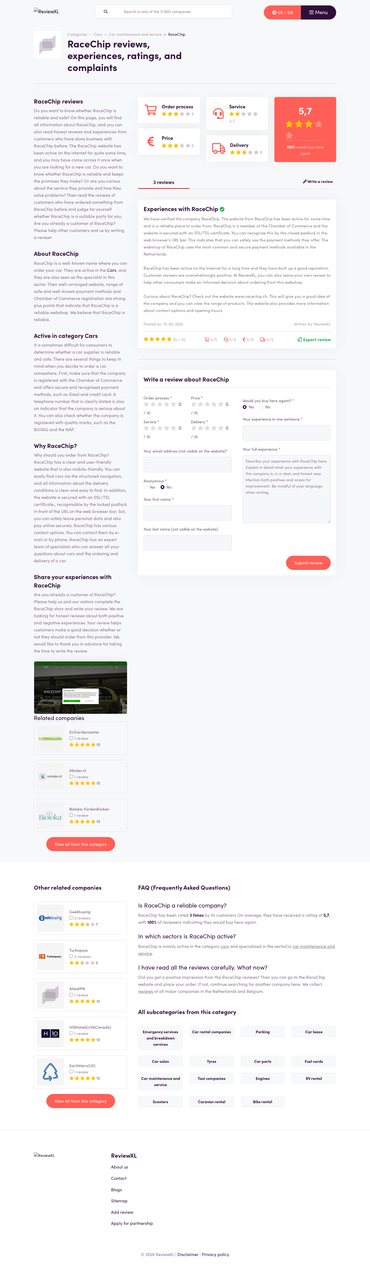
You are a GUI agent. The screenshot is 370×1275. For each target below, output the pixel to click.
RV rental (314, 1078)
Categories (77, 34)
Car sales (160, 1061)
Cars (98, 34)
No (169, 487)
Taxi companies (212, 1078)
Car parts (262, 1061)
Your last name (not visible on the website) (181, 529)
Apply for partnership (132, 1223)
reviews (145, 991)
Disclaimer (188, 1254)
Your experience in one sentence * (273, 419)
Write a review (320, 181)
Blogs (116, 1189)
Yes (152, 487)
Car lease (314, 1031)
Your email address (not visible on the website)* (186, 451)
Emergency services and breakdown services (160, 1038)
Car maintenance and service (135, 34)
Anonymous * (155, 480)
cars (224, 946)
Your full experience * (261, 449)
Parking (263, 1031)
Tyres (211, 1061)
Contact (118, 1178)
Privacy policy (215, 1254)
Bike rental (262, 1101)
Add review (122, 1212)
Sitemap (119, 1200)
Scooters (160, 1101)
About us (119, 1167)
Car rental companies (211, 1031)
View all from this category (81, 844)
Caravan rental (211, 1101)
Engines (263, 1078)
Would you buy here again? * (268, 400)
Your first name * (159, 499)
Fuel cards (314, 1061)
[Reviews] (46, 12)
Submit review (308, 563)
